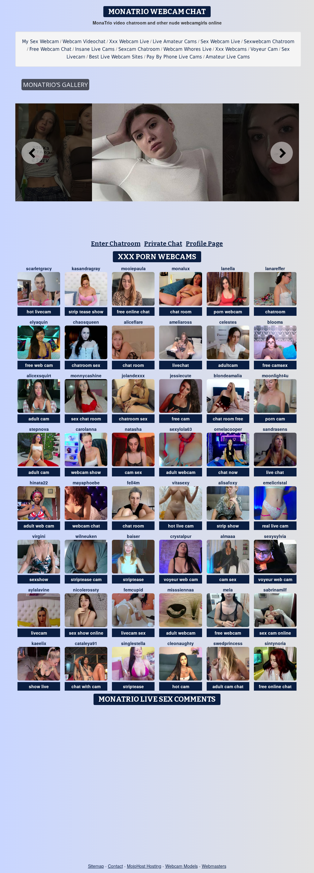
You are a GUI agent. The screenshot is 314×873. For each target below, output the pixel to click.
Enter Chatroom (115, 243)
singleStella (133, 643)
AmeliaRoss (180, 322)
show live (39, 686)
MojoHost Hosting (144, 866)
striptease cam (86, 579)
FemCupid (133, 590)
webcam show (86, 472)
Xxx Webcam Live (129, 41)
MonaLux (181, 268)
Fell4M (133, 482)
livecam (39, 633)
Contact (115, 866)
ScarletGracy (39, 268)
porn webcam (228, 311)
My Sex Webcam (40, 41)
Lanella (228, 268)
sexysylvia (275, 536)
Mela (228, 590)
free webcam (228, 633)
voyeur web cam (181, 579)
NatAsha (133, 429)
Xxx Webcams (231, 49)
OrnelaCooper (228, 429)
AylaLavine (38, 590)
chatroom (275, 311)
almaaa (227, 536)
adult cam (39, 419)
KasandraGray (86, 268)
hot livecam (39, 311)
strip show (228, 526)
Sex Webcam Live (220, 41)
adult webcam (180, 472)
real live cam (275, 526)
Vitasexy (181, 482)
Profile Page (204, 243)
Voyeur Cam (264, 49)
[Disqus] (157, 784)
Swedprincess (228, 643)
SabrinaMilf (275, 590)
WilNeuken (86, 536)
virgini (38, 536)
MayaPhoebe (86, 482)
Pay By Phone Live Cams (174, 57)
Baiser (133, 536)
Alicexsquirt (39, 375)
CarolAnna (86, 429)
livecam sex (133, 633)
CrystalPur (180, 536)
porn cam (275, 419)
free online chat (133, 311)
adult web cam (39, 526)
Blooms (275, 322)
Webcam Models (181, 866)
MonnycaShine (86, 375)
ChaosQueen (86, 322)
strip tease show (86, 311)
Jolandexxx (133, 375)
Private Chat (163, 243)
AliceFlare (133, 322)
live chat (275, 472)
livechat (180, 365)
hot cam (180, 686)
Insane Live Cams (95, 49)
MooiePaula (133, 268)
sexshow (38, 579)
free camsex (275, 365)
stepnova (39, 429)
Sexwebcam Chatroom (269, 41)
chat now (228, 472)
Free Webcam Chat (50, 49)
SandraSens (275, 429)
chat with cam (86, 686)
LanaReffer (275, 268)
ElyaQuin (39, 322)
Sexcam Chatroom (139, 49)
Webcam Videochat (84, 41)
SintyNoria (275, 643)
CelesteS (228, 322)
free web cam (39, 365)
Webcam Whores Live (187, 49)
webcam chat (86, 526)
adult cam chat (228, 686)
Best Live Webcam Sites (116, 57)
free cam (181, 419)
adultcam (228, 365)
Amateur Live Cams (228, 57)
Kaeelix (39, 643)
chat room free (228, 419)
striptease (133, 579)
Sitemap (96, 866)
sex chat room (86, 419)
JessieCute (180, 375)
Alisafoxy (227, 482)
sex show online (86, 633)
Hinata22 (39, 482)
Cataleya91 (86, 643)
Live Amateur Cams (175, 41)
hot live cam (180, 526)
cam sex (133, 472)
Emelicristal (275, 482)
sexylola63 (181, 429)
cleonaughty (180, 643)
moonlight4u (275, 375)
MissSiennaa (180, 590)
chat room (180, 311)
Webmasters (214, 866)
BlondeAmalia (228, 375)
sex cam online (275, 633)
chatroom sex (86, 365)
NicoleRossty (86, 590)
